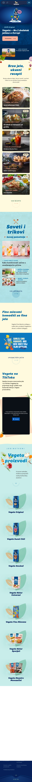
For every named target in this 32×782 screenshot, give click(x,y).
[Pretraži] (7, 3)
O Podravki (6, 761)
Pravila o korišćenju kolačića (22, 766)
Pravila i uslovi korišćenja (20, 761)
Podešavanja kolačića (9, 770)
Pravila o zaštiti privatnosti (7, 766)
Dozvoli (17, 419)
